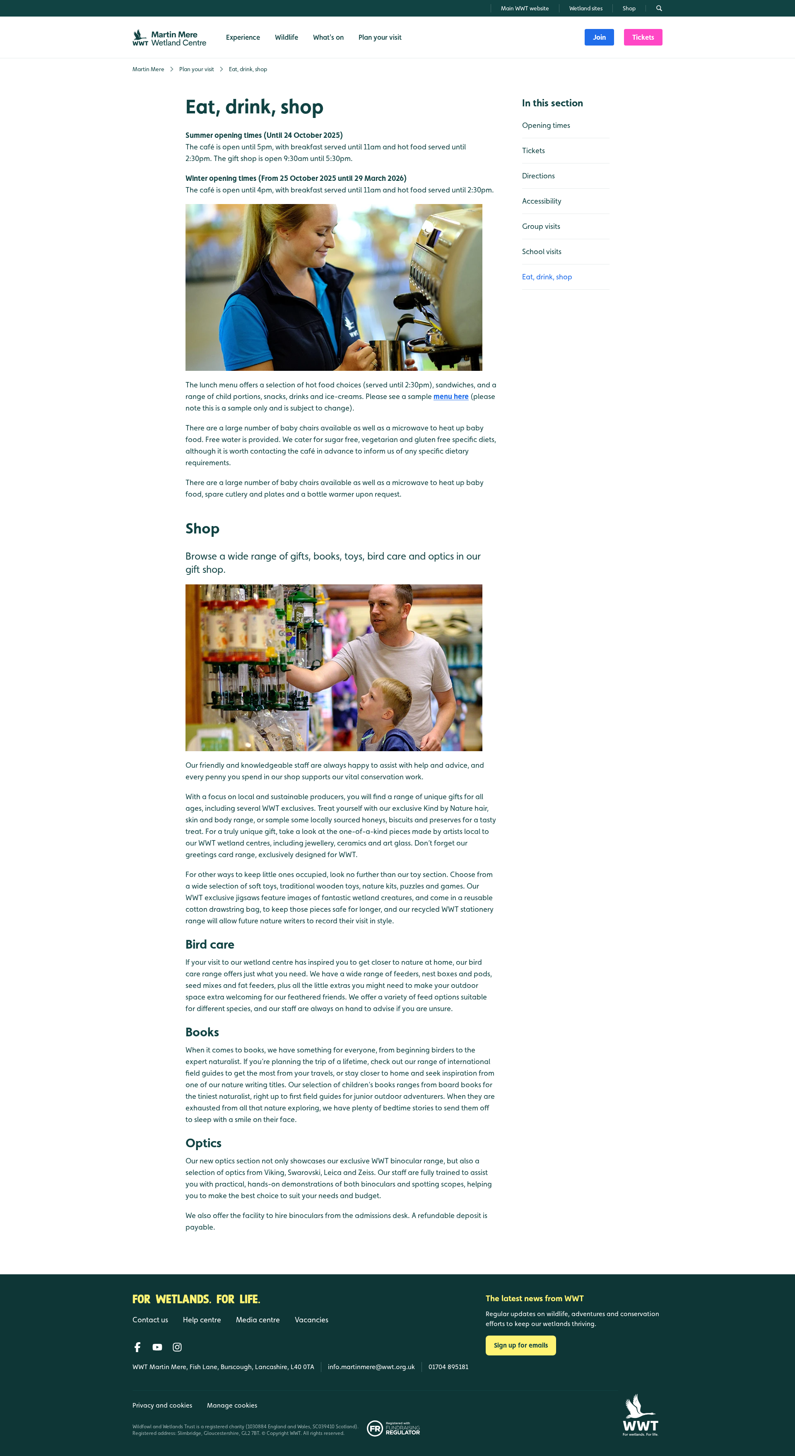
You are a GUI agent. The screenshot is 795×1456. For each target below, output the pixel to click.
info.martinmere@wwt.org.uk (371, 1367)
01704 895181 (448, 1367)
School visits (541, 251)
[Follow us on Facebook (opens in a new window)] (137, 1347)
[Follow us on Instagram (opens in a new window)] (177, 1347)
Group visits (541, 226)
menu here (451, 396)
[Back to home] (640, 1414)
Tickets (533, 150)
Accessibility (541, 201)
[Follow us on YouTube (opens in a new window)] (157, 1347)
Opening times (546, 125)
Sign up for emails (521, 1345)
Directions (538, 175)
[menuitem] (599, 37)
